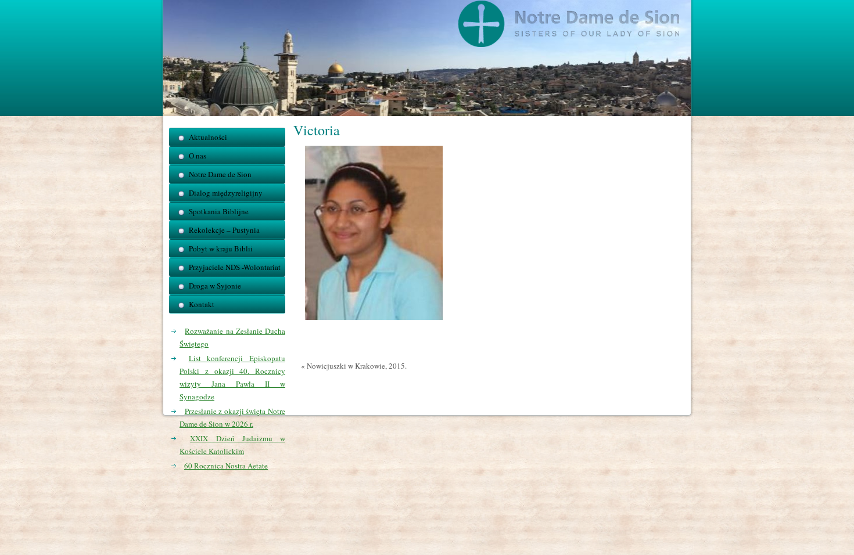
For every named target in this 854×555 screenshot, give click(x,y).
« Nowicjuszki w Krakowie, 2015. (354, 366)
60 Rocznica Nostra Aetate (226, 465)
